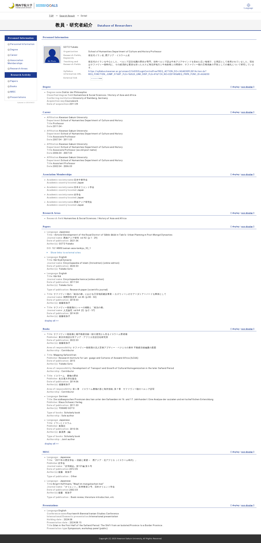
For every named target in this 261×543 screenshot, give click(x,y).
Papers (14, 81)
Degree (14, 49)
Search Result (67, 16)
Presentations (18, 97)
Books (13, 86)
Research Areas (19, 68)
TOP (51, 16)
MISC (13, 92)
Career (14, 55)
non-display (247, 87)
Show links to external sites (65, 252)
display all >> (52, 321)
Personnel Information (22, 44)
